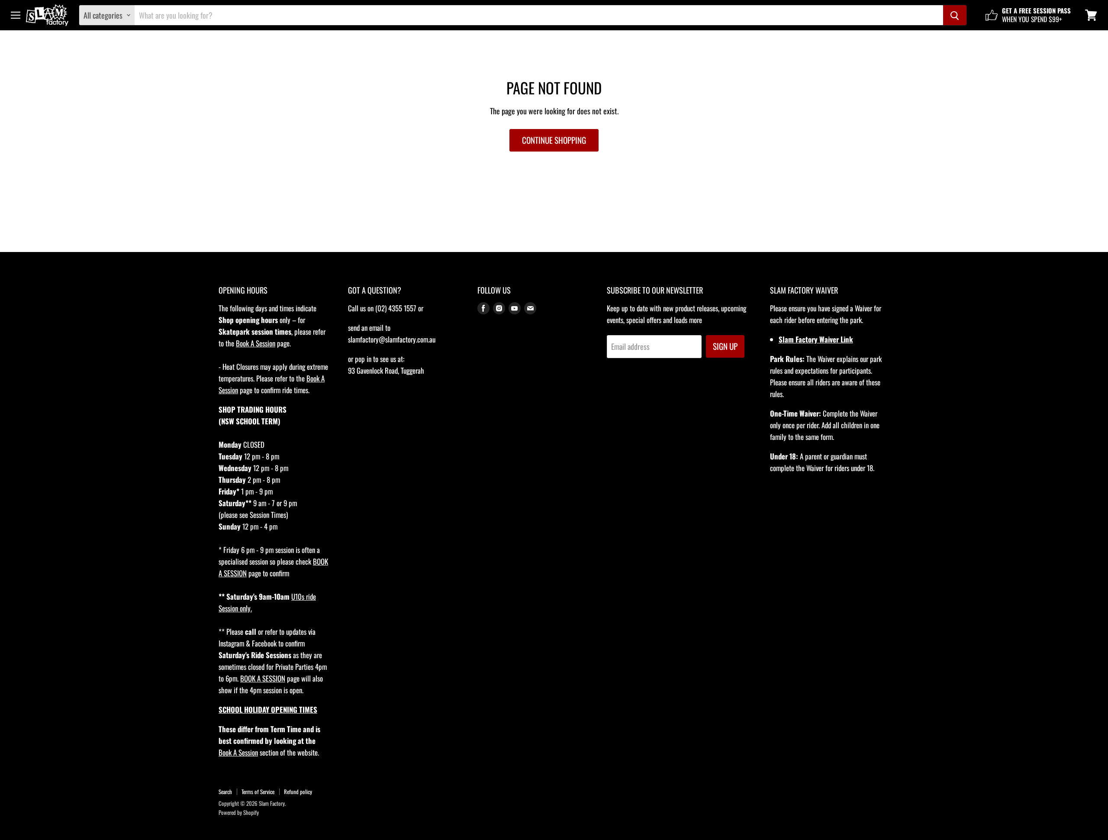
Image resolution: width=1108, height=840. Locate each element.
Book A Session (255, 343)
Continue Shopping (554, 140)
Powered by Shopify (239, 812)
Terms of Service (258, 791)
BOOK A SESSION (262, 678)
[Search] (954, 15)
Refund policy (298, 791)
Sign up (725, 346)
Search (225, 791)
